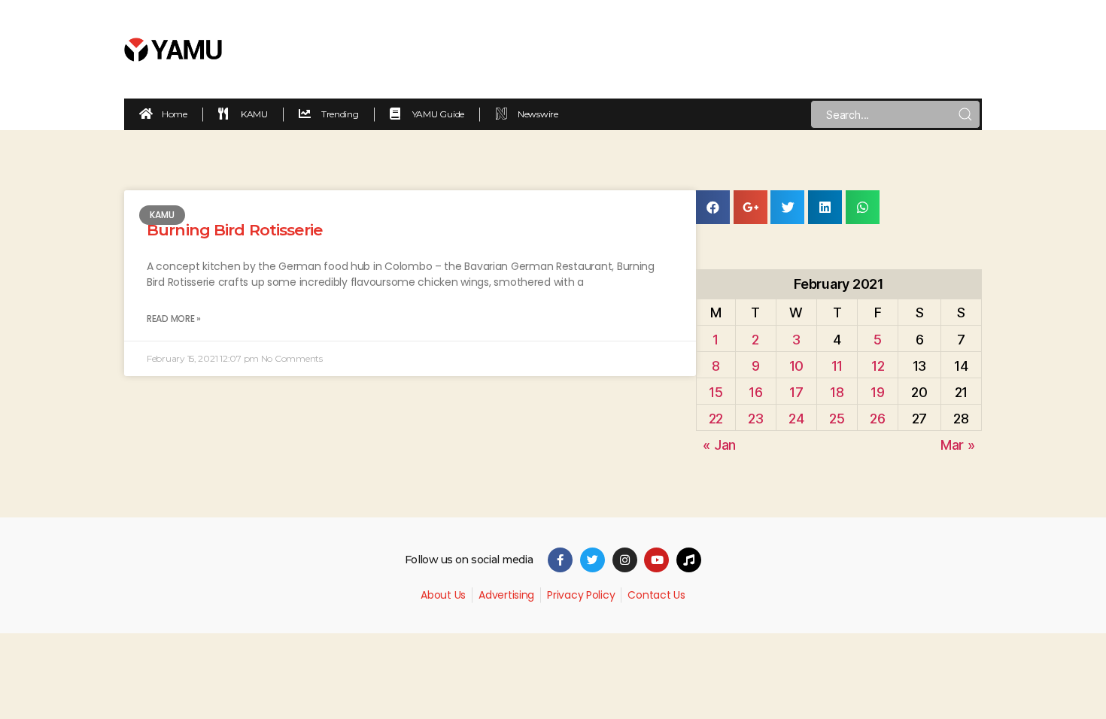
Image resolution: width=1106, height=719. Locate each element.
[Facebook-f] (560, 560)
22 (716, 418)
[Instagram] (624, 560)
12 (877, 366)
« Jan (719, 445)
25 (836, 418)
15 (715, 392)
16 (755, 392)
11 (837, 366)
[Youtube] (656, 560)
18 (836, 392)
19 (877, 392)
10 (796, 366)
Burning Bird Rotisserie (234, 229)
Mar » (957, 445)
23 (755, 418)
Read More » (174, 318)
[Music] (688, 560)
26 (877, 418)
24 (796, 418)
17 (796, 392)
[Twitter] (592, 560)
